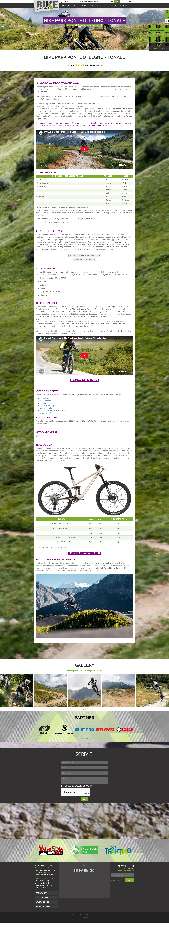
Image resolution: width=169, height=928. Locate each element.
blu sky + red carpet (48, 406)
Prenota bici (122, 5)
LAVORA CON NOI (42, 902)
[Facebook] (75, 870)
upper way (44, 398)
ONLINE (39, 460)
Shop (130, 5)
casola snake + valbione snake (52, 410)
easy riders (44, 403)
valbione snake (46, 408)
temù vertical (45, 413)
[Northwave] (64, 730)
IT (115, 1)
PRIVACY (89, 786)
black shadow (45, 401)
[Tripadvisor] (92, 870)
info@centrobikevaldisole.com (89, 1)
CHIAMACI (65, 1)
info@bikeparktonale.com (43, 885)
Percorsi (112, 5)
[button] (84, 65)
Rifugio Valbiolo (89, 421)
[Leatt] (104, 730)
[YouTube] (81, 870)
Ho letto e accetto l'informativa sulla (77, 786)
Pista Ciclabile (70, 5)
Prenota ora (41, 893)
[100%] (84, 730)
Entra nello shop (43, 907)
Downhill (94, 5)
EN (118, 1)
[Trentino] (118, 850)
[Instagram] (86, 871)
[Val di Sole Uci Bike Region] (84, 850)
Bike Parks (103, 5)
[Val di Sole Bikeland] (51, 850)
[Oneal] (124, 730)
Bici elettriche (83, 5)
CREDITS (84, 917)
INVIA (84, 799)
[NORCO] (44, 730)
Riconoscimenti (42, 898)
